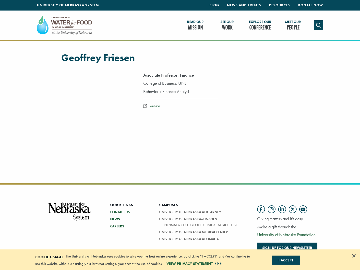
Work (227, 25)
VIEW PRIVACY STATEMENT (190, 263)
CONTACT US (120, 212)
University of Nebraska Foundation (286, 234)
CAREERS (117, 226)
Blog (214, 5)
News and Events (244, 5)
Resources (279, 5)
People (293, 25)
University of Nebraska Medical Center (193, 232)
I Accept (285, 260)
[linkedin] (282, 209)
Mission (195, 25)
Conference (260, 25)
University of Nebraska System (68, 5)
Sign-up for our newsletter (287, 248)
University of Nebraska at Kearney (190, 212)
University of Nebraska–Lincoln (188, 219)
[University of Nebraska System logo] (70, 214)
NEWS (115, 219)
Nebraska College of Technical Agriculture (201, 225)
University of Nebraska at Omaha (189, 239)
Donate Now (310, 5)
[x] (293, 209)
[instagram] (272, 209)
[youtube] (303, 209)
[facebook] (261, 209)
